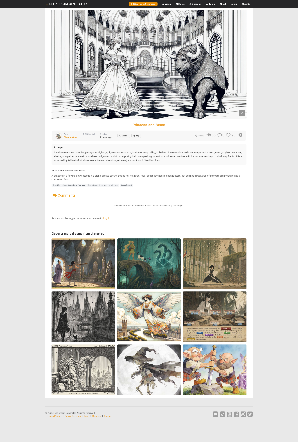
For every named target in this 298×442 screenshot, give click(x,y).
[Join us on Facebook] (236, 414)
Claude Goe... (71, 137)
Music (180, 4)
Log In (106, 218)
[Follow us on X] (250, 414)
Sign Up (246, 4)
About (223, 4)
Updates (96, 416)
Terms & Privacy (53, 416)
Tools (210, 4)
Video (166, 4)
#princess (113, 185)
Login (234, 4)
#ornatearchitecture (97, 185)
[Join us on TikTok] (222, 414)
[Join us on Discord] (215, 414)
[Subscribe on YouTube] (229, 414)
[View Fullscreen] (242, 113)
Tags (86, 416)
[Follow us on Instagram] (243, 414)
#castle (56, 185)
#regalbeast (126, 185)
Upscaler (195, 4)
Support (108, 416)
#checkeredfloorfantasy (73, 185)
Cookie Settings (73, 416)
